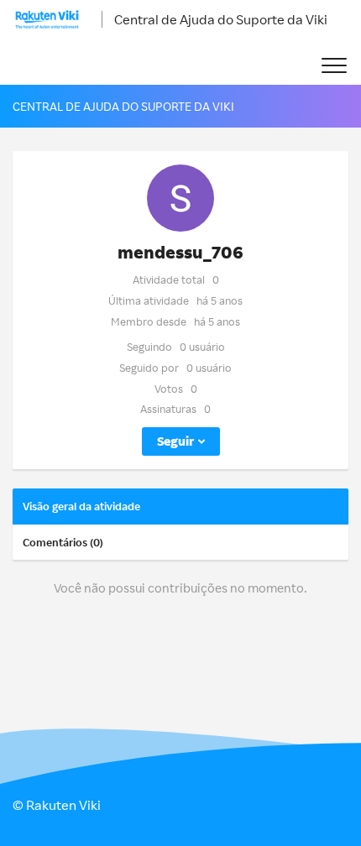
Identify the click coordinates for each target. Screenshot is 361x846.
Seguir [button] (175, 441)
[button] (334, 66)
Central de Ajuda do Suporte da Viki (220, 19)
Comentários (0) (63, 542)
